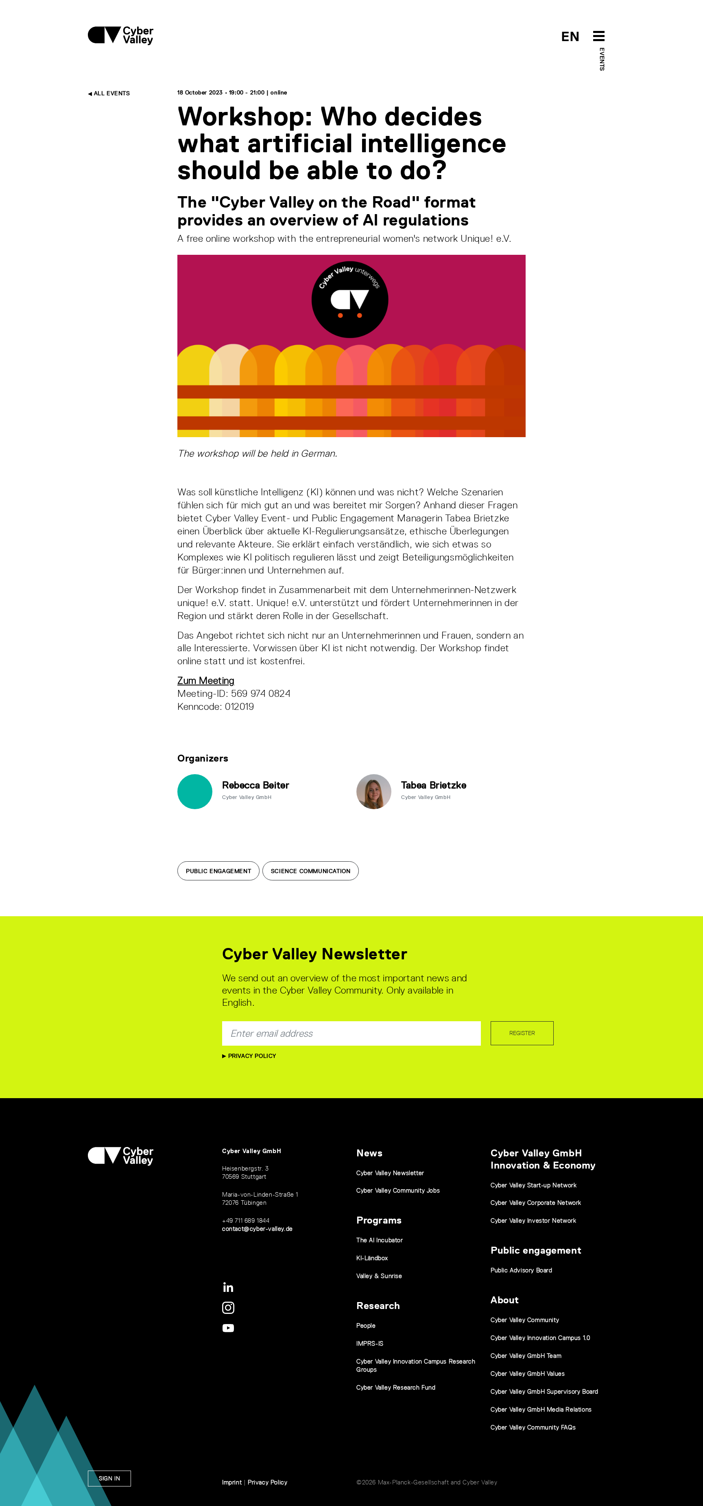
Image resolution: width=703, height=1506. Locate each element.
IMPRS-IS (370, 1343)
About (505, 1299)
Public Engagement (218, 871)
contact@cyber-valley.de (257, 1228)
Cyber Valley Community (525, 1319)
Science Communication (311, 871)
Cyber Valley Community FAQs (533, 1427)
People (366, 1325)
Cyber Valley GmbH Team (526, 1355)
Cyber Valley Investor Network (533, 1220)
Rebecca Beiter (255, 784)
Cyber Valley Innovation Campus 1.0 (540, 1337)
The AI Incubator (379, 1240)
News (369, 1152)
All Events (111, 93)
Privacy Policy (251, 1056)
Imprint (232, 1482)
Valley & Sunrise (379, 1275)
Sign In (109, 1478)
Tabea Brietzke (433, 784)
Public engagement (536, 1250)
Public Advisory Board (521, 1270)
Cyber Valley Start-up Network (533, 1185)
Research (378, 1305)
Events (602, 59)
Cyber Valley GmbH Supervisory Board (544, 1391)
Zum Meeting (206, 680)
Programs (379, 1220)
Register (522, 1033)
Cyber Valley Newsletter (390, 1172)
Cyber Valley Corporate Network (536, 1202)
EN (570, 36)
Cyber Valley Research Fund (396, 1387)
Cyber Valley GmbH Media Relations (541, 1409)
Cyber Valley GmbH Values (528, 1373)
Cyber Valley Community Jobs (398, 1190)
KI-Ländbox (372, 1257)
